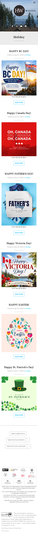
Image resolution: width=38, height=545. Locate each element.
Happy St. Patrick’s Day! (19, 367)
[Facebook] (12, 26)
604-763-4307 (23, 19)
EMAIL (12, 19)
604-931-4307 (19, 22)
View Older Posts (18, 434)
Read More (19, 102)
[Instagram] (17, 26)
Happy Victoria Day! (19, 243)
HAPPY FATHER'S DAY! (19, 173)
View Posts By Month (16, 440)
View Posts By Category (16, 446)
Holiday (28, 55)
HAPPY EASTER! (19, 304)
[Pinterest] (26, 26)
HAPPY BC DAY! (19, 51)
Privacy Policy (5, 531)
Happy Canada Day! (19, 113)
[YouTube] (21, 26)
